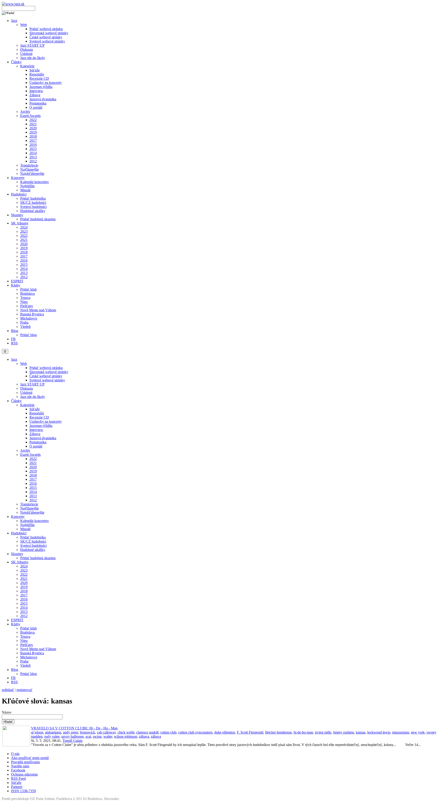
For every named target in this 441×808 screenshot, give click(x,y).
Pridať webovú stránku (46, 29)
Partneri (16, 787)
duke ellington (224, 732)
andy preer (70, 732)
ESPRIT (17, 281)
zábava (144, 736)
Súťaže (34, 70)
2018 (33, 136)
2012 (33, 161)
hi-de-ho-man (303, 732)
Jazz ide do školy (32, 58)
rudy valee (51, 736)
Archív (25, 111)
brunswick (87, 732)
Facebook (18, 770)
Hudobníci (18, 194)
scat (88, 736)
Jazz (14, 21)
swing (97, 736)
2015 (33, 149)
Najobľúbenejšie (32, 174)
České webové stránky (45, 37)
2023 (24, 231)
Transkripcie (29, 165)
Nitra (24, 302)
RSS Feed (18, 778)
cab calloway (106, 732)
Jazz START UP (32, 45)
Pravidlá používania (25, 762)
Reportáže (36, 74)
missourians (400, 732)
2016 (33, 145)
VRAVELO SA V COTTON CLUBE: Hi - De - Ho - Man (74, 728)
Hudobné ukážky (32, 211)
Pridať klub (28, 289)
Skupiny (17, 215)
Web (23, 25)
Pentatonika (37, 103)
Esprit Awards (30, 116)
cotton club (168, 732)
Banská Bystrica (32, 314)
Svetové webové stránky (47, 41)
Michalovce (28, 318)
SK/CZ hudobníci (33, 202)
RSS (14, 343)
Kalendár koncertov (34, 182)
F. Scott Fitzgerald (250, 732)
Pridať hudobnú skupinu (38, 219)
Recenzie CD (39, 78)
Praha (24, 322)
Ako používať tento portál (30, 758)
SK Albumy (19, 223)
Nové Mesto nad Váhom (38, 310)
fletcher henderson (278, 732)
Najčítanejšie (29, 169)
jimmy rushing (343, 732)
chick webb (126, 732)
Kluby (15, 285)
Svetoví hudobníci (33, 207)
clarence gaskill (147, 732)
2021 (33, 124)
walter (107, 736)
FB (13, 339)
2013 (33, 157)
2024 (24, 227)
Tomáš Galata (72, 741)
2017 (33, 140)
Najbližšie (27, 186)
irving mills (323, 732)
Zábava (34, 95)
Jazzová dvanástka (42, 99)
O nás (15, 754)
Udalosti (26, 54)
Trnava (25, 298)
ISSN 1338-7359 (23, 791)
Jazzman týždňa (40, 87)
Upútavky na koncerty (45, 83)
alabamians (53, 732)
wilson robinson (125, 736)
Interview (36, 91)
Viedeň (25, 327)
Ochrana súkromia (24, 774)
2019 (33, 132)
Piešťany (26, 306)
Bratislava (27, 293)
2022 (33, 120)
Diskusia (26, 49)
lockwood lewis (378, 732)
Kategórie (27, 66)
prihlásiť (8, 690)
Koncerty (18, 178)
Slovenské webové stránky (48, 33)
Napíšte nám (20, 766)
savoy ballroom (72, 736)
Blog (14, 331)
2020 (33, 128)
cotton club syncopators (195, 732)
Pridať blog (28, 335)
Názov (6, 712)
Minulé (25, 190)
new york (418, 732)
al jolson (37, 732)
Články (16, 62)
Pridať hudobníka (33, 198)
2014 (33, 153)
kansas (360, 732)
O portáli (35, 107)
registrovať (24, 690)
